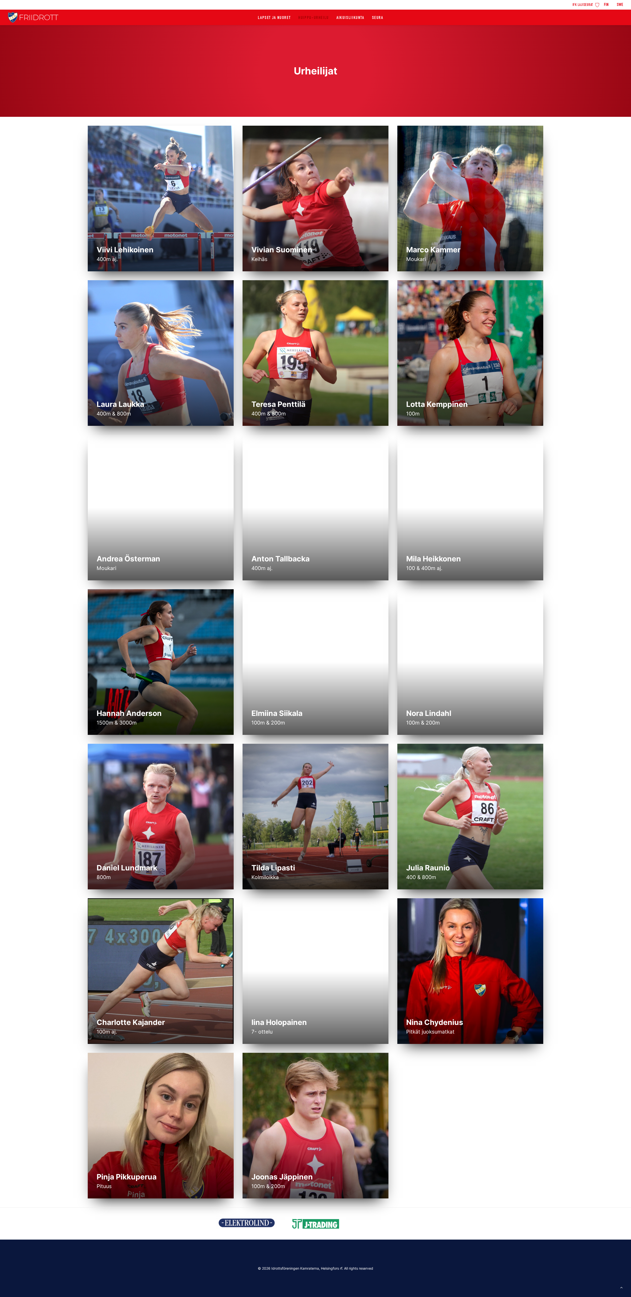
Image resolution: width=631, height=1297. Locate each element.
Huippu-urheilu (313, 18)
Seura (377, 18)
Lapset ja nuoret (274, 18)
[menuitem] (586, 4)
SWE (620, 5)
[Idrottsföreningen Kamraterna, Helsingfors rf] (33, 17)
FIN (606, 5)
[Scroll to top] (621, 1286)
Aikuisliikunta (350, 18)
